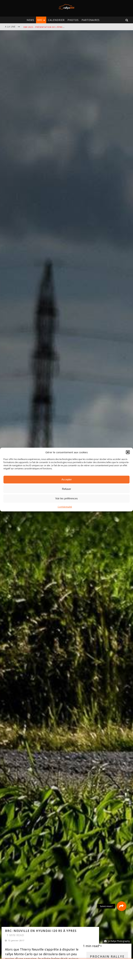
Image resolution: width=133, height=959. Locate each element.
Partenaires (91, 20)
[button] (128, 452)
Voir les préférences (66, 498)
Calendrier (56, 20)
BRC (40, 20)
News (30, 20)
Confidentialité (65, 506)
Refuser (66, 488)
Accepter (66, 479)
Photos (73, 20)
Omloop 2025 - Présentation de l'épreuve (48, 27)
